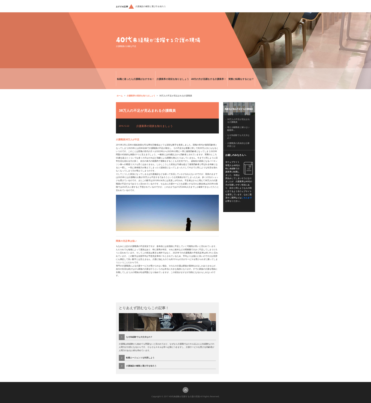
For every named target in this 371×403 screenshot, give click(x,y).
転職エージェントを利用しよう (140, 357)
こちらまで (247, 197)
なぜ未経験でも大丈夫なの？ (139, 336)
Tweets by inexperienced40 (236, 210)
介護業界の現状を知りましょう (173, 79)
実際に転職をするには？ (241, 79)
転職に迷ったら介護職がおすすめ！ (135, 79)
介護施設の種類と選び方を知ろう (150, 6)
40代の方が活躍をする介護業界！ (208, 79)
